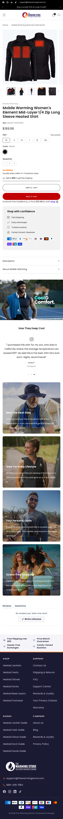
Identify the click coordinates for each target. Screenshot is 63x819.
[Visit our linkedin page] (12, 2)
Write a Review (34, 619)
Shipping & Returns (44, 672)
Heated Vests (10, 672)
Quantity (7, 159)
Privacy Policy (41, 744)
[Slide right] (58, 91)
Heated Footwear (13, 700)
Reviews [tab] (7, 606)
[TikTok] (20, 791)
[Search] (58, 14)
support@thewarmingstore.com (32, 2)
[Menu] (4, 14)
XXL (45, 140)
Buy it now (31, 196)
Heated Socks (11, 686)
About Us (38, 723)
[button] (28, 318)
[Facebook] (4, 791)
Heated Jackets (12, 665)
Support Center (42, 686)
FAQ (35, 679)
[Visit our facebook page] (3, 2)
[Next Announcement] (60, 7)
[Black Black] (5, 152)
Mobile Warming (10, 103)
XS (6, 140)
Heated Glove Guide (14, 737)
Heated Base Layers (14, 693)
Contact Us (39, 665)
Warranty (38, 707)
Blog (35, 730)
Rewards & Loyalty (43, 693)
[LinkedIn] (14, 791)
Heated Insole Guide (14, 751)
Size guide (55, 134)
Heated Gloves (11, 679)
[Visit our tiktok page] (16, 2)
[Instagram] (9, 791)
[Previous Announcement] (2, 7)
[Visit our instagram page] (7, 2)
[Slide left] (5, 91)
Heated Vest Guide (13, 730)
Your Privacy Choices (45, 700)
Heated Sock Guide (14, 744)
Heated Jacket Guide (15, 723)
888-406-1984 (14, 785)
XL (37, 140)
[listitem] (31, 7)
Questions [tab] (20, 606)
